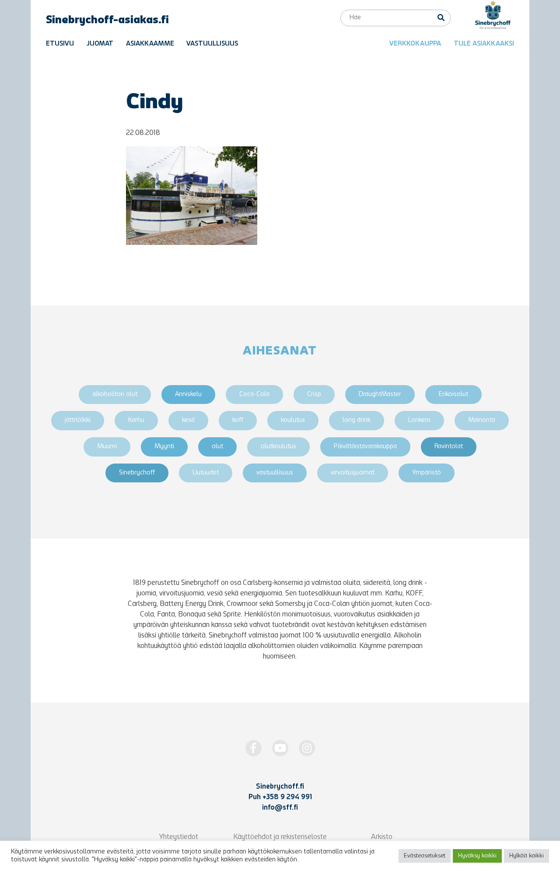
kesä (188, 420)
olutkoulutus (278, 446)
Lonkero (419, 420)
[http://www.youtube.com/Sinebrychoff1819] (280, 748)
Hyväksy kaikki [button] (477, 856)
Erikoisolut (453, 394)
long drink (357, 420)
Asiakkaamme (150, 44)
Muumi (107, 446)
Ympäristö (426, 473)
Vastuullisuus (212, 44)
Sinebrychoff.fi (280, 786)
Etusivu (60, 44)
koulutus (293, 420)
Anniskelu (188, 394)
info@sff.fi (280, 807)
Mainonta (481, 420)
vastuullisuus (274, 473)
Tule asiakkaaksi (484, 44)
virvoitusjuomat (352, 473)
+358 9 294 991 (287, 797)
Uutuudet (205, 473)
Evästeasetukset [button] (424, 856)
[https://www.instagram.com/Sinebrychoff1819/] (307, 748)
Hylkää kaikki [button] (526, 856)
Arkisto (381, 837)
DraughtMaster (380, 394)
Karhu (136, 420)
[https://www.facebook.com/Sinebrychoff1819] (253, 748)
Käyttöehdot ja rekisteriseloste (280, 837)
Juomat (100, 44)
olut (217, 446)
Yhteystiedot (178, 837)
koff (237, 420)
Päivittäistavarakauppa (365, 446)
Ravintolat (448, 446)
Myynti (164, 446)
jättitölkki (78, 420)
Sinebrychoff (137, 473)
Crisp (314, 394)
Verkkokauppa (415, 44)
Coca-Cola (254, 394)
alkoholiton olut (114, 394)
